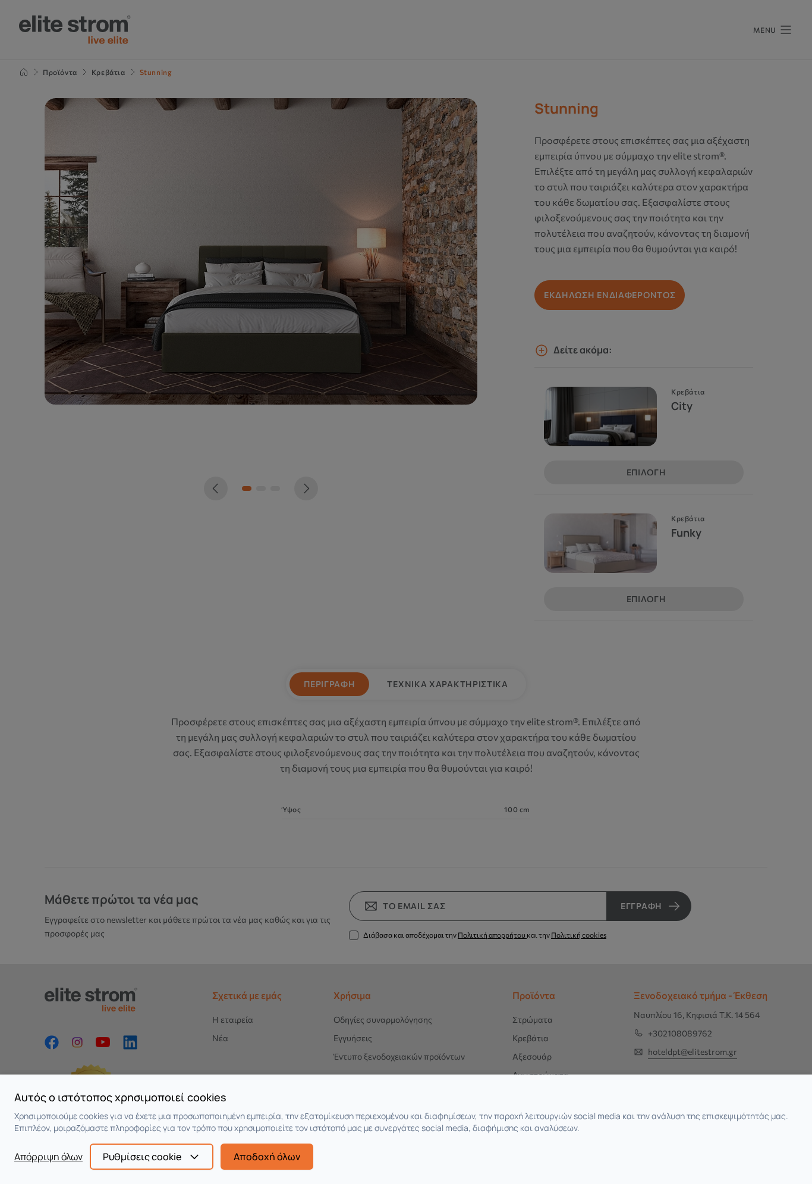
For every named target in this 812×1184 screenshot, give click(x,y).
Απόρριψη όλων (48, 1156)
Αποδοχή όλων (267, 1156)
